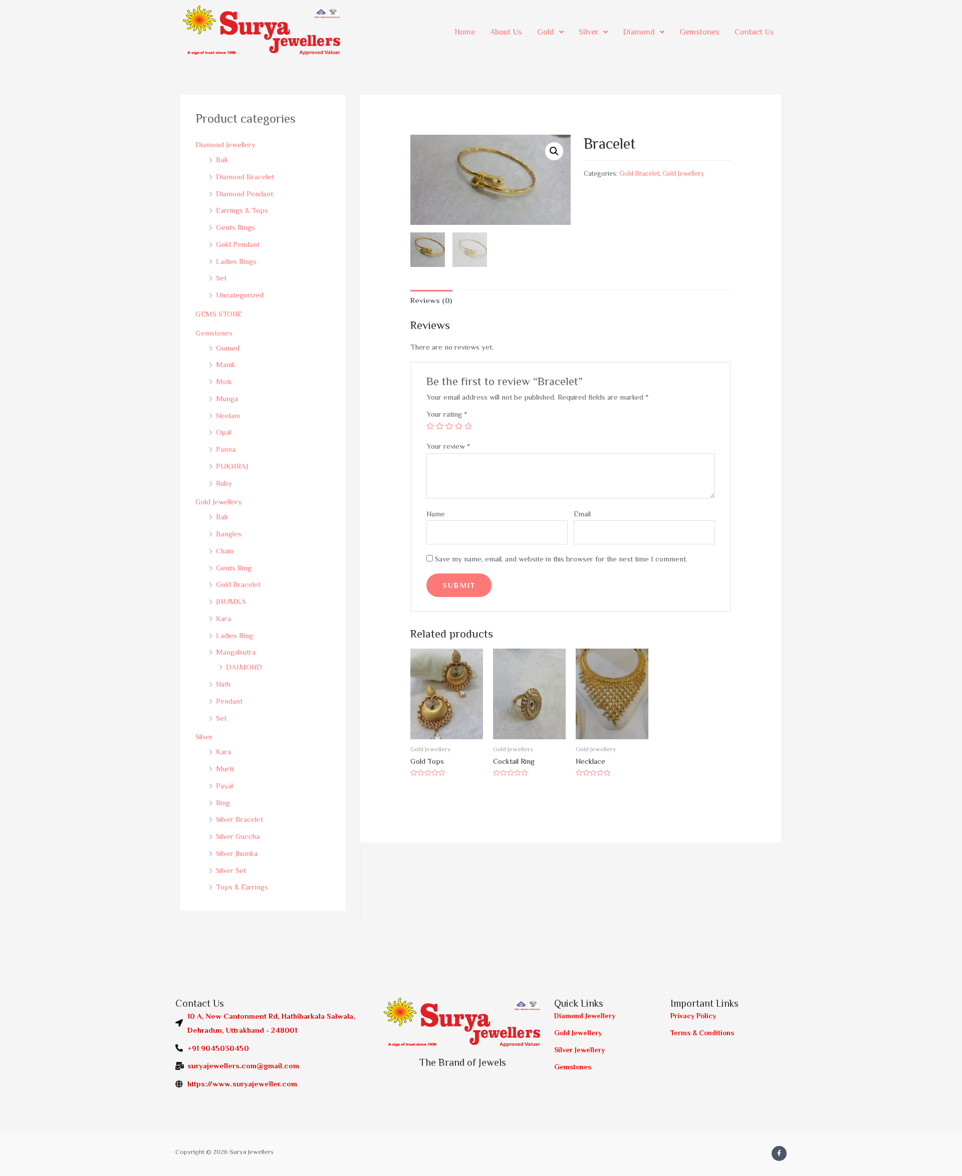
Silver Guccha (238, 836)
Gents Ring (234, 567)
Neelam (228, 415)
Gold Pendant (238, 244)
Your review (448, 446)
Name (435, 513)
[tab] (431, 301)
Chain (224, 550)
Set (221, 277)
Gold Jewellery (218, 501)
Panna (225, 449)
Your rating (446, 414)
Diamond (639, 32)
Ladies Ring (234, 635)
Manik (225, 364)
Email (582, 513)
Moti (223, 381)
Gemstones (699, 32)
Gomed (227, 348)
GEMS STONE (218, 314)
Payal (224, 785)
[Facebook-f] (779, 1153)
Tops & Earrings (242, 887)
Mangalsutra (236, 652)
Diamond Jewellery (225, 144)
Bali (221, 159)
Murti (224, 768)
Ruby (224, 483)
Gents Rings (235, 227)
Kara (223, 618)
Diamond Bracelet (245, 176)
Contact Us (754, 32)
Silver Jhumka (237, 853)
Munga (227, 398)
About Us (506, 32)
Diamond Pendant (244, 193)
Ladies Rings (236, 261)
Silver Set (231, 870)
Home (464, 32)
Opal (223, 432)
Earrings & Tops (242, 210)
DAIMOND (244, 667)
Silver (588, 32)
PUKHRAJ (232, 466)
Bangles (229, 533)
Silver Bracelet (239, 819)
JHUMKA (231, 601)
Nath (223, 684)
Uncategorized (240, 294)
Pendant (229, 701)
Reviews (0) (431, 300)
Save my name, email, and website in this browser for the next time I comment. (561, 558)
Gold (545, 32)
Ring (223, 802)
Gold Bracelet (238, 584)
